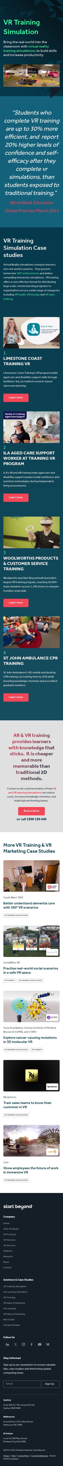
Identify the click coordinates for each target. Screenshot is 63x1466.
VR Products (9, 1235)
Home (6, 1224)
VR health (20, 295)
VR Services (9, 1240)
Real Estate (9, 1320)
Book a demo (31, 811)
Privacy (6, 1456)
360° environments (28, 273)
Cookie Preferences (39, 1456)
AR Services (9, 1246)
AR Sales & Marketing (14, 1314)
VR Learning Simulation (15, 1292)
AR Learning (9, 1309)
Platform (7, 1251)
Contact (7, 1268)
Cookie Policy (23, 1456)
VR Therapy (9, 1298)
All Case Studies (11, 1325)
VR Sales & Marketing (14, 1303)
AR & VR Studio (11, 1229)
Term (14, 1456)
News (6, 1262)
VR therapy (33, 295)
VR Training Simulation (14, 1287)
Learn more (16, 397)
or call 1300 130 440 (31, 819)
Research (8, 1257)
